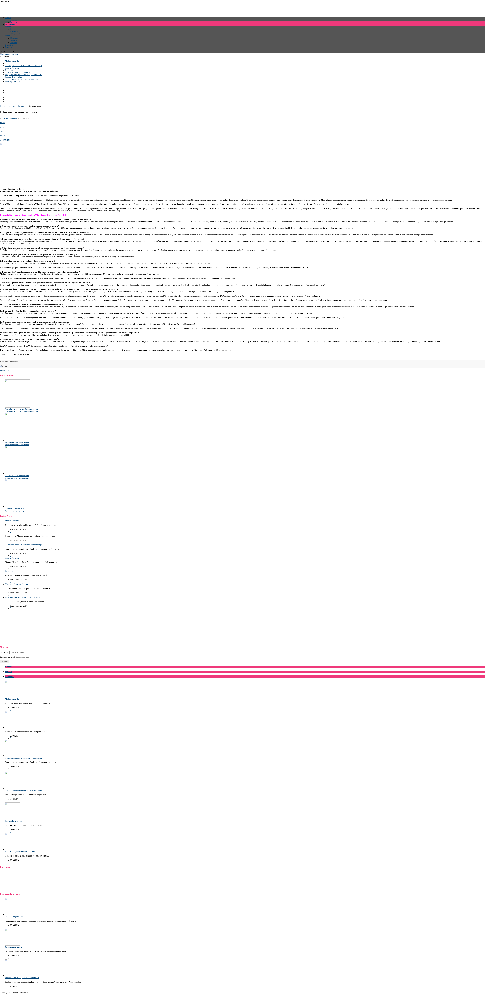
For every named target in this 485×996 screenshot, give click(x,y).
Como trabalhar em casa (14, 509)
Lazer (7, 36)
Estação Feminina (10, 118)
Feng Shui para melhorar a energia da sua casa (23, 75)
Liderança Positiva (12, 81)
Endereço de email (7, 657)
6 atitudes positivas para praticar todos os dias (23, 79)
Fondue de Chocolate (13, 77)
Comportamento (16, 33)
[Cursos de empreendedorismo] (17, 473)
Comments (9, 676)
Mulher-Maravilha (12, 61)
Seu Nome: (4, 652)
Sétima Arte (14, 40)
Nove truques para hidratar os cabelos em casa (23, 790)
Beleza (13, 29)
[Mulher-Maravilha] (12, 697)
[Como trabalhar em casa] (17, 506)
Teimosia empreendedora (15, 916)
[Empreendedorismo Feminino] (17, 440)
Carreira (8, 18)
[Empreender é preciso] (12, 945)
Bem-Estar (9, 45)
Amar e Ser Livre (12, 68)
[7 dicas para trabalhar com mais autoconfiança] (12, 756)
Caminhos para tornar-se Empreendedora (21, 409)
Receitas (8, 47)
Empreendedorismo (10, 894)
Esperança (9, 70)
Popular (8, 672)
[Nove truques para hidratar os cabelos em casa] (12, 788)
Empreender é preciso (13, 947)
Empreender (10, 24)
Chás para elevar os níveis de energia (19, 72)
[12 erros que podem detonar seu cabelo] (12, 849)
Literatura (14, 38)
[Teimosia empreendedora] (12, 914)
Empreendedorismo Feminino (17, 442)
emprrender (4, 371)
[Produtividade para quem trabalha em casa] (12, 975)
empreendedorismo (16, 106)
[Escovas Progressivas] (12, 819)
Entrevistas (14, 22)
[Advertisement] (46, 8)
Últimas (8, 667)
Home (2, 106)
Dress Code (14, 31)
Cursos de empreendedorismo (17, 476)
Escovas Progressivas (13, 821)
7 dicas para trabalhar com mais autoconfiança (23, 66)
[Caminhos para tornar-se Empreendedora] (17, 407)
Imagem (8, 27)
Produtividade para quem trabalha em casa (22, 978)
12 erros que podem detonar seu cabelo (20, 851)
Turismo (13, 43)
